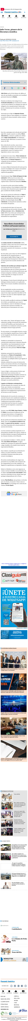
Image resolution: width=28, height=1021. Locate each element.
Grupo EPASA (5, 1007)
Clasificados (5, 1001)
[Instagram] (25, 986)
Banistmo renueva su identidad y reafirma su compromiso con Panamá (12, 669)
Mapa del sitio (5, 999)
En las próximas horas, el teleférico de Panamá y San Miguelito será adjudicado (19, 875)
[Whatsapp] (11, 986)
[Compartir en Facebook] (4, 88)
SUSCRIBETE (14, 236)
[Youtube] (22, 986)
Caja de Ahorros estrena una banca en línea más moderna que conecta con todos (13, 713)
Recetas (16, 1005)
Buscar (3, 996)
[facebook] (15, 986)
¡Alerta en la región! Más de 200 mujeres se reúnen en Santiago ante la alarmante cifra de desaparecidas (19, 814)
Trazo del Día (17, 794)
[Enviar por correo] (24, 88)
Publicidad (4, 1004)
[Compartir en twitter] (12, 88)
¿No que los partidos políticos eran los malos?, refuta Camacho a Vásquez (19, 864)
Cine (15, 1002)
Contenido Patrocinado (9, 648)
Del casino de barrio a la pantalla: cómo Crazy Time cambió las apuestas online (13, 736)
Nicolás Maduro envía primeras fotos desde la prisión (18, 884)
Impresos (17, 1007)
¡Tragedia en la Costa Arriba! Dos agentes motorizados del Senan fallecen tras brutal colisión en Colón (19, 846)
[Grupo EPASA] (23, 1011)
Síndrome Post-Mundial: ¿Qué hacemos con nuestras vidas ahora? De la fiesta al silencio (12, 691)
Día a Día (17, 998)
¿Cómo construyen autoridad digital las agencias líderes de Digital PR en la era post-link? (13, 759)
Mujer (16, 1000)
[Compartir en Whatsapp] (18, 88)
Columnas (4, 921)
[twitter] (18, 986)
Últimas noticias (7, 791)
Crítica (16, 996)
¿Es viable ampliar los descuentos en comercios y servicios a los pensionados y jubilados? (19, 855)
